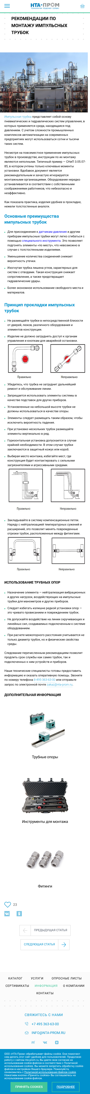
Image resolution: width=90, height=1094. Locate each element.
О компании (74, 986)
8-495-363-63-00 (44, 680)
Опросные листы (67, 978)
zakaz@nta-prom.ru (60, 684)
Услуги (37, 978)
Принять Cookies (29, 1087)
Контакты (45, 993)
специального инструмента (41, 241)
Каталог (15, 978)
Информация (46, 986)
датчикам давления (53, 232)
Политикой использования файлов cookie (50, 1072)
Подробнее (66, 1087)
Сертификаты (17, 986)
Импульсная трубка (17, 117)
